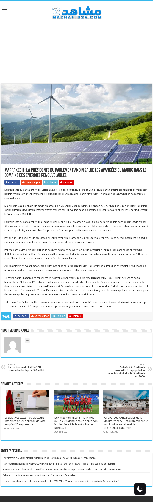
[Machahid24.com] (76, 11)
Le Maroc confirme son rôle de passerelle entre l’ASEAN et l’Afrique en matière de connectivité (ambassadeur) (61, 481)
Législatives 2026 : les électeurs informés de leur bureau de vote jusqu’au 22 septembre (25, 421)
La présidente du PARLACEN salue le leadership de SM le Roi (26, 367)
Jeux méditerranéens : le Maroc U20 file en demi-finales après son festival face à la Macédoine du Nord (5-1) (76, 422)
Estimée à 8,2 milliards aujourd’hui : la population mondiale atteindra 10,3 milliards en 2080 (126, 370)
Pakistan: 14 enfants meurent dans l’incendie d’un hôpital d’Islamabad (39, 475)
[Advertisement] (76, 53)
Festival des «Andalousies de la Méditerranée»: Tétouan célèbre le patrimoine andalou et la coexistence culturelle (125, 422)
